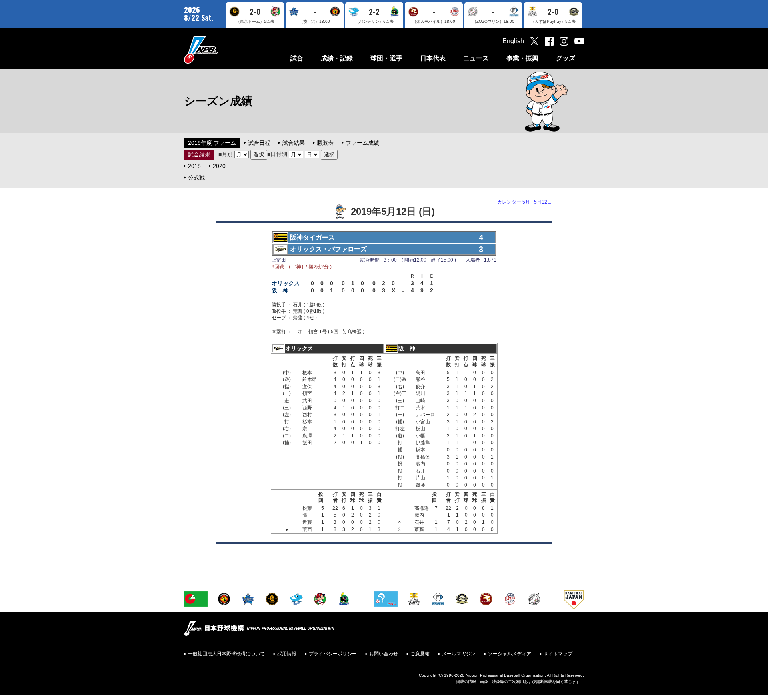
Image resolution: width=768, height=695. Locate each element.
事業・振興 (522, 58)
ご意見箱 (420, 654)
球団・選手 (386, 58)
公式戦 (196, 177)
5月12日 (543, 202)
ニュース (476, 58)
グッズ (565, 58)
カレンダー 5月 (513, 202)
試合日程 (259, 143)
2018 (194, 166)
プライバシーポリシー (333, 654)
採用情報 (286, 654)
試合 (296, 58)
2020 (219, 166)
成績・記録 (337, 58)
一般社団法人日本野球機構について (226, 654)
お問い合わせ (383, 654)
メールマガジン (459, 654)
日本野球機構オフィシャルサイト (221, 49)
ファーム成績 (362, 143)
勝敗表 (325, 143)
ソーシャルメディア (509, 654)
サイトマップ (558, 654)
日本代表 (433, 58)
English (513, 41)
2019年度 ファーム (212, 143)
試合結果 (293, 143)
